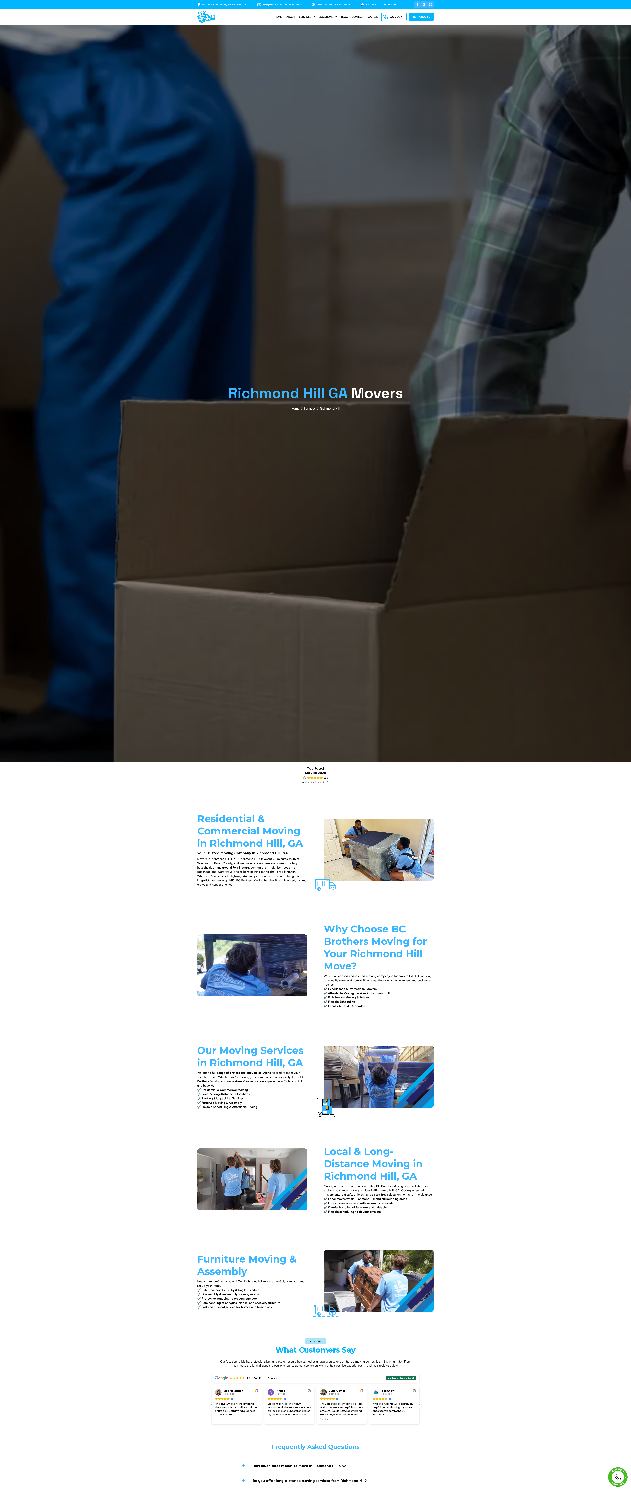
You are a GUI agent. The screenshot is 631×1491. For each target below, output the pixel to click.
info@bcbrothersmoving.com (281, 4)
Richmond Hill (330, 408)
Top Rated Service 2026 (315, 770)
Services (310, 408)
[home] (206, 17)
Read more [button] (274, 1419)
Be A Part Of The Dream (381, 4)
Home (295, 408)
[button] (307, 16)
